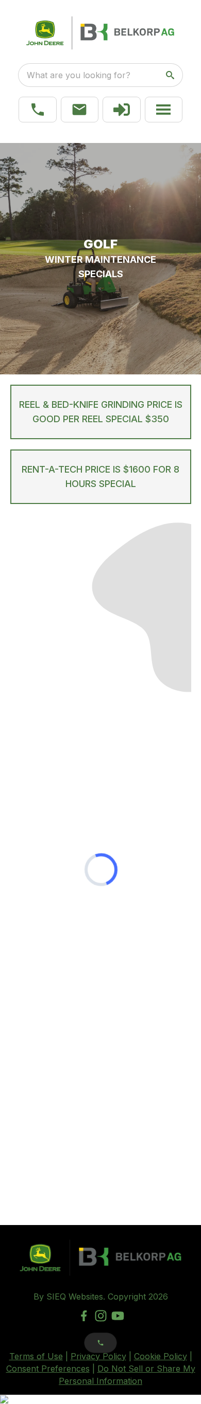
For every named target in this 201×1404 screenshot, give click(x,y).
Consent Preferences (48, 1368)
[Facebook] (83, 1315)
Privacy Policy (98, 1356)
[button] (38, 109)
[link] (122, 109)
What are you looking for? (78, 75)
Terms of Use (36, 1356)
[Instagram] (100, 1315)
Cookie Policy (160, 1356)
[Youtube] (117, 1315)
